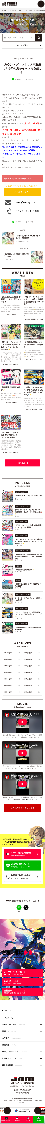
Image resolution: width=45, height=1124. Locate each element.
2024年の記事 (12, 659)
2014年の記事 (12, 692)
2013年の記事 (32, 692)
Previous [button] (7, 1110)
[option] (22, 1110)
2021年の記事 (32, 666)
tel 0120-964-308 (22, 1090)
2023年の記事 (32, 659)
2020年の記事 (12, 672)
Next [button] (37, 1110)
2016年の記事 (12, 685)
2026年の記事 (12, 653)
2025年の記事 (32, 653)
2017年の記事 (32, 679)
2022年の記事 (12, 666)
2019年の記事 (32, 672)
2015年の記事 (32, 685)
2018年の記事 (12, 679)
